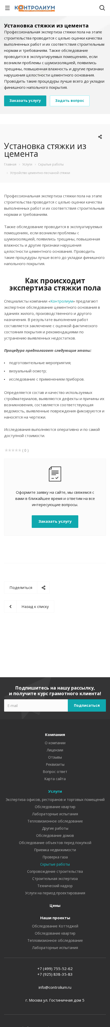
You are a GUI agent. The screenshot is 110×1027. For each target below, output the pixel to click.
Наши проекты (55, 917)
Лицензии (55, 750)
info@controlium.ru (55, 987)
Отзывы (55, 757)
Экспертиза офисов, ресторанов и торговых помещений (55, 799)
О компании (55, 742)
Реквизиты (55, 764)
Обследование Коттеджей (55, 926)
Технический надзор (55, 885)
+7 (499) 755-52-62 (55, 968)
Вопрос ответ (55, 771)
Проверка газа (55, 857)
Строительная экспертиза (55, 878)
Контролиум (61, 301)
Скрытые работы (55, 864)
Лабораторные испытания (55, 813)
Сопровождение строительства (55, 871)
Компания (55, 734)
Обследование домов (55, 835)
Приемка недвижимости (55, 849)
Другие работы (55, 828)
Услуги (55, 791)
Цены (55, 905)
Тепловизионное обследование (55, 821)
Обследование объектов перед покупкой (55, 842)
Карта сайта (55, 778)
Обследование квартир (55, 806)
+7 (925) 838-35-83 (55, 974)
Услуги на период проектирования (55, 892)
